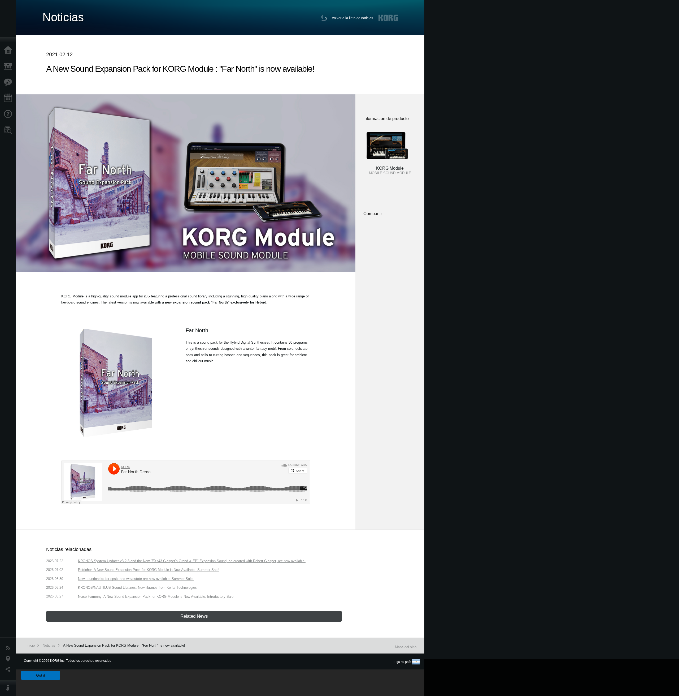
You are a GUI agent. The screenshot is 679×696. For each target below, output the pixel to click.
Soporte (9, 114)
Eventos (9, 98)
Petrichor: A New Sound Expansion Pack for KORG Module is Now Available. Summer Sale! (148, 570)
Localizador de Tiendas (9, 131)
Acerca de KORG (9, 688)
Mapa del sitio (405, 647)
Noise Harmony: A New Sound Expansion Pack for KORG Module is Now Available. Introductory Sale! (156, 597)
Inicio (9, 50)
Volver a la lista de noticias (352, 18)
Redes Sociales (9, 669)
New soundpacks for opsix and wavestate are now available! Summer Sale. (136, 579)
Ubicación (9, 659)
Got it (40, 675)
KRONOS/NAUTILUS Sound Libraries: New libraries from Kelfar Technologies (137, 588)
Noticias (9, 648)
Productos (9, 66)
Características (9, 82)
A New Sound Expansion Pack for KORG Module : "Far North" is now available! (124, 645)
